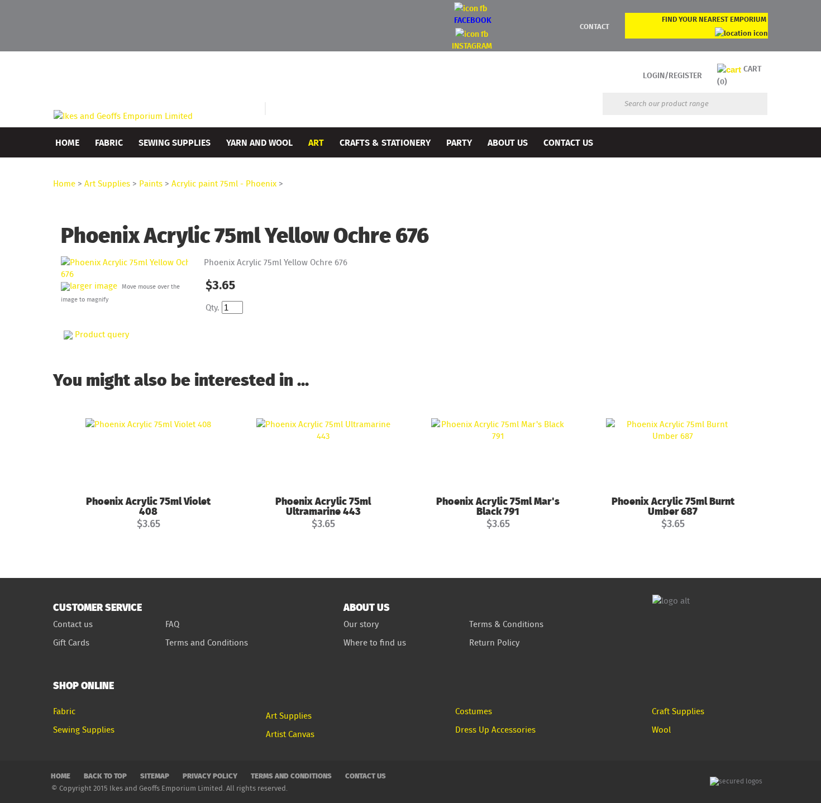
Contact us (73, 624)
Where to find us (374, 642)
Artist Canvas (290, 734)
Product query (102, 334)
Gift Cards (71, 642)
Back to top (105, 775)
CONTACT (594, 26)
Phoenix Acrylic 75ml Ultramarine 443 (323, 506)
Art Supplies (107, 183)
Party (459, 142)
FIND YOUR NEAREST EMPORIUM (714, 19)
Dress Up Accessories (495, 729)
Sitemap (154, 775)
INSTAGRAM (472, 45)
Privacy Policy (210, 775)
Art (316, 142)
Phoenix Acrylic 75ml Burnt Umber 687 (673, 506)
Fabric (109, 142)
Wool (661, 729)
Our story (361, 624)
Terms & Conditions (506, 624)
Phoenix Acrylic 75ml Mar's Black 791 (498, 506)
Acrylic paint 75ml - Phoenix (223, 183)
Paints (151, 183)
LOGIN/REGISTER (672, 75)
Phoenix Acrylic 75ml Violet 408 (148, 506)
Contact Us (568, 142)
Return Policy (494, 642)
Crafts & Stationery (385, 142)
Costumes (473, 711)
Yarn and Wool (259, 142)
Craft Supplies (678, 711)
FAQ (172, 624)
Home (67, 142)
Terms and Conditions (207, 642)
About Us (508, 142)
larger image (93, 285)
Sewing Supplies (175, 142)
